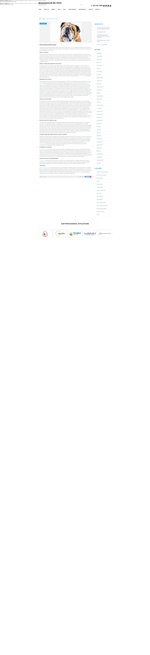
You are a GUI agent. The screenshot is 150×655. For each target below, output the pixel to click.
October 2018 (99, 80)
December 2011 (100, 141)
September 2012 (100, 120)
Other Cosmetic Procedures (102, 205)
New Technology (100, 196)
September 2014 (100, 96)
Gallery (91, 9)
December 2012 (100, 111)
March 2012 (99, 135)
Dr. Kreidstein (43, 176)
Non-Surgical (82, 9)
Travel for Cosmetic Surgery (102, 44)
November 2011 (100, 144)
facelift (72, 47)
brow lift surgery (82, 75)
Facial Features (99, 184)
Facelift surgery (42, 160)
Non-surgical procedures (101, 202)
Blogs (44, 18)
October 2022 (99, 71)
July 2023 (98, 68)
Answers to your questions (102, 175)
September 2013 (100, 105)
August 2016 (99, 89)
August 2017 (99, 83)
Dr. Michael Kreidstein (50, 3)
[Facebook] (104, 6)
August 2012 (99, 123)
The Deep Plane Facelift (101, 31)
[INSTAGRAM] (110, 6)
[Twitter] (106, 6)
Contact (97, 9)
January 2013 (99, 108)
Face (64, 9)
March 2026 (99, 53)
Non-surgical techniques (44, 149)
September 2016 (100, 86)
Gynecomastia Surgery (101, 190)
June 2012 (99, 129)
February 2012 (99, 138)
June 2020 (99, 74)
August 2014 (99, 99)
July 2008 (98, 163)
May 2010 (99, 151)
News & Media (99, 199)
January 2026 (99, 56)
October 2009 (99, 157)
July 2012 (98, 126)
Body (59, 9)
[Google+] (90, 176)
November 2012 (100, 114)
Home (40, 9)
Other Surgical (72, 9)
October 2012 (99, 117)
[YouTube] (108, 6)
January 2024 (99, 65)
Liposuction (99, 193)
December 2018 (100, 77)
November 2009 (100, 154)
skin (79, 109)
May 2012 (99, 132)
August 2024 (99, 59)
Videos (98, 214)
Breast (53, 9)
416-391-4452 (98, 5)
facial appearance (45, 167)
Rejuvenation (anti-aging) (101, 208)
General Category (100, 187)
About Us (46, 9)
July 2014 (98, 102)
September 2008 (100, 160)
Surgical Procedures (100, 211)
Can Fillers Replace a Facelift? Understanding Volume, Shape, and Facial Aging (103, 36)
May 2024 (99, 62)
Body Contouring (100, 178)
